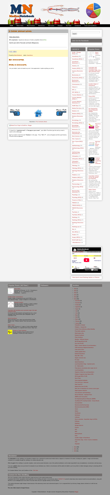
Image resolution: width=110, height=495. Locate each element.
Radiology (74, 217)
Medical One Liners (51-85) (81, 386)
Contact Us (78, 25)
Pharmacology (75, 184)
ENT (73, 89)
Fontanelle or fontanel (80, 325)
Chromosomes (76, 84)
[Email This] (9, 51)
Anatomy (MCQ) (76, 68)
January (77, 323)
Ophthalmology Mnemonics (76, 152)
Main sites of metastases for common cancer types (87, 388)
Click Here (35, 470)
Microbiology (75, 120)
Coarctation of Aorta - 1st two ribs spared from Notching (94, 177)
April (76, 317)
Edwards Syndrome (79, 335)
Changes (60, 25)
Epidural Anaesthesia (80, 353)
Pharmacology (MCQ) (77, 186)
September (78, 306)
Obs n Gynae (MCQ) (77, 141)
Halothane (77, 423)
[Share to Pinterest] (16, 51)
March (77, 319)
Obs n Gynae (75, 138)
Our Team (68, 25)
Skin (73, 229)
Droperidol (77, 443)
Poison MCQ (92, 96)
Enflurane (77, 421)
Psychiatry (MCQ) (76, 214)
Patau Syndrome (79, 337)
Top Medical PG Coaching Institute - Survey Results (87, 400)
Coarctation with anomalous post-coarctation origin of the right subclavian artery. (95, 69)
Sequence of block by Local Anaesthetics (84, 372)
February (77, 321)
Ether (76, 435)
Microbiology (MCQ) (77, 123)
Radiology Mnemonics (77, 222)
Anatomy (74, 65)
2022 (75, 290)
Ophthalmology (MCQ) (78, 148)
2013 (75, 298)
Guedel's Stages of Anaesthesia (93, 84)
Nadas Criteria (92, 189)
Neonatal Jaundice (18, 302)
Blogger (76, 491)
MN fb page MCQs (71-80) (81, 376)
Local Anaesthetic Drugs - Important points (85, 364)
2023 (75, 288)
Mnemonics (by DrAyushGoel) (76, 133)
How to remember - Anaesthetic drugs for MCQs (86, 419)
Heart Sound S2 (78, 384)
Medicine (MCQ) (76, 113)
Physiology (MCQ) (76, 197)
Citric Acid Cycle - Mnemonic (81, 382)
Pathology (74, 165)
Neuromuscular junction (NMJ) (98, 125)
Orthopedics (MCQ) (77, 158)
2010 (75, 451)
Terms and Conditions (90, 25)
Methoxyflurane (78, 433)
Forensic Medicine (76, 95)
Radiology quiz (76, 226)
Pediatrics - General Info (80, 327)
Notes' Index (20, 25)
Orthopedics (75, 156)
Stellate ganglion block (80, 351)
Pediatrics (74, 174)
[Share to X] (13, 51)
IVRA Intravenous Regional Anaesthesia (84, 347)
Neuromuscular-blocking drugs (82, 405)
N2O (76, 429)
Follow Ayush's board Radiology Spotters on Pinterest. (86, 277)
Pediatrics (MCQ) (76, 177)
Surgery (74, 234)
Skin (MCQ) (75, 232)
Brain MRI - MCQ (79, 355)
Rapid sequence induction (81, 390)
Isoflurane (77, 417)
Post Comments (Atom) (41, 121)
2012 (75, 447)
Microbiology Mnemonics (75, 126)
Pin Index (77, 359)
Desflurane (77, 415)
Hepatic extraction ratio (80, 357)
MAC (76, 431)
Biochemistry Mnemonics (75, 81)
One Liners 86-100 (79, 343)
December (77, 300)
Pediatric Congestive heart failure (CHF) (84, 374)
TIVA (76, 441)
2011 (75, 449)
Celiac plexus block (79, 349)
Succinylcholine (78, 402)
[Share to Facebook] (14, 51)
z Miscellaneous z (76, 242)
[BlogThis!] (11, 51)
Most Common (31, 25)
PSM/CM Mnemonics (77, 208)
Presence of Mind (76, 200)
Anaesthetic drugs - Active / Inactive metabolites (86, 439)
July (76, 311)
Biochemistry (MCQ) (77, 77)
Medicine (74, 111)
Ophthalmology (76, 145)
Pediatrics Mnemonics (77, 180)
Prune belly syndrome (80, 331)
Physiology (75, 194)
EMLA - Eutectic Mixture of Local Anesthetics (85, 345)
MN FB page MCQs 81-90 (81, 341)
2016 (75, 292)
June (76, 313)
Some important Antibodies (81, 380)
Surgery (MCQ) (76, 237)
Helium (76, 411)
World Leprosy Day (79, 333)
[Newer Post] (61, 116)
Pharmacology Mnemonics (75, 191)
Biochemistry (75, 75)
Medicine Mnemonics (77, 116)
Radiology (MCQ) (76, 220)
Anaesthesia (30, 55)
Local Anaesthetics (79, 370)
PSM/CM (74, 202)
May (76, 315)
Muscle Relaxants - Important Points (83, 394)
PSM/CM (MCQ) (76, 205)
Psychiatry (74, 212)
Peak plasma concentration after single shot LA (86, 368)
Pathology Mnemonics (77, 170)
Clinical (74, 87)
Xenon (76, 409)
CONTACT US (61, 479)
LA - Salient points (79, 366)
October (77, 304)
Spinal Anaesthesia (12, 318)
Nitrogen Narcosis (79, 425)
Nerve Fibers (96, 53)
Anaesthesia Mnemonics (75, 62)
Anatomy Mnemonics (77, 71)
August (77, 308)
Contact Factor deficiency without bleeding (85, 329)
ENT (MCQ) (75, 92)
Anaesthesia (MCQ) (77, 59)
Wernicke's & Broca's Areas (97, 143)
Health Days (75, 105)
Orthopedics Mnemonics (75, 162)
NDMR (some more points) (81, 396)
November (77, 302)
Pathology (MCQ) (76, 168)
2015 (75, 294)
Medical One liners (77, 108)
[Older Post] (15, 116)
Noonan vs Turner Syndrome (19, 330)
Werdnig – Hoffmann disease (81, 339)
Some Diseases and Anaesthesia (82, 392)
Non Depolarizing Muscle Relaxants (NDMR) (93, 110)
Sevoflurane (77, 413)
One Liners (51, 25)
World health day (76, 240)
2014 (75, 296)
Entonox (77, 427)
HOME (11, 25)
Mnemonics (41, 25)
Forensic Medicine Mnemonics (76, 102)
